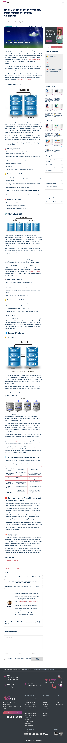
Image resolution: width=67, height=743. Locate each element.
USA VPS (45, 713)
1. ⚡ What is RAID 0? (51, 56)
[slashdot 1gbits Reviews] (61, 734)
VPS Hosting (46, 695)
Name (5, 651)
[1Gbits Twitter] (11, 717)
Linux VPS (45, 700)
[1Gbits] (6, 2)
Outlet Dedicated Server (30, 715)
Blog (57, 700)
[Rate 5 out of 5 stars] (35, 623)
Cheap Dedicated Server (30, 700)
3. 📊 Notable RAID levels (52, 62)
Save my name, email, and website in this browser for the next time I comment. (19, 659)
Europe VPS (45, 711)
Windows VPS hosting (32, 601)
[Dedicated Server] (54, 35)
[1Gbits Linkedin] (14, 717)
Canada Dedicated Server (30, 708)
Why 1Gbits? (28, 717)
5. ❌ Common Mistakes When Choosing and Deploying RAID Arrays (53, 71)
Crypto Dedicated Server (30, 713)
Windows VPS (46, 698)
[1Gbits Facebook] (5, 717)
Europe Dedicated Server (30, 706)
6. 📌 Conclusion (50, 75)
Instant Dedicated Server (30, 702)
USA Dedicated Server (30, 704)
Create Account (13, 713)
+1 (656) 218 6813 (12, 679)
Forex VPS (45, 706)
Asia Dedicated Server (30, 711)
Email (19, 651)
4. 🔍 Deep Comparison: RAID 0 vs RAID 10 (53, 66)
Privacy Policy (28, 723)
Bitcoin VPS (45, 704)
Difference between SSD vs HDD (14, 563)
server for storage (35, 271)
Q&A (57, 698)
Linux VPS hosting (22, 601)
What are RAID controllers (12, 560)
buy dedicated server (34, 59)
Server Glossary (59, 704)
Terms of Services (29, 721)
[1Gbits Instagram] (8, 717)
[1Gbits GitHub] (17, 717)
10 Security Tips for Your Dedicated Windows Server (19, 566)
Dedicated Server (29, 695)
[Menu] (63, 2)
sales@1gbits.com (12, 687)
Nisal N (32, 26)
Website (33, 651)
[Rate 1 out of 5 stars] (27, 623)
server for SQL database (15, 441)
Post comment (37, 659)
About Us (27, 719)
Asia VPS (45, 715)
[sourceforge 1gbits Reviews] (56, 734)
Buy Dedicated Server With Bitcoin (14, 568)
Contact (58, 702)
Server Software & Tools (11, 26)
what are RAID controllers (24, 79)
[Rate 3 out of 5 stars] (31, 623)
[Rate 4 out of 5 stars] (33, 623)
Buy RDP (45, 702)
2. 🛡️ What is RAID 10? (51, 59)
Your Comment (8, 634)
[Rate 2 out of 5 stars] (29, 623)
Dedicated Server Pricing (30, 698)
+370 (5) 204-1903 (12, 677)
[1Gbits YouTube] (20, 717)
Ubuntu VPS (45, 708)
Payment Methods (29, 725)
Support (58, 695)
